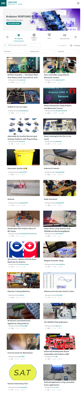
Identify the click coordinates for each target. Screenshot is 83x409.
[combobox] (15, 51)
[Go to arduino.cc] (3, 3)
